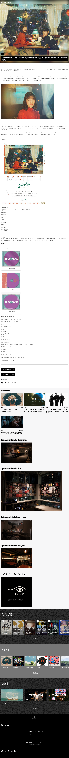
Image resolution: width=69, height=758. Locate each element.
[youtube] (12, 383)
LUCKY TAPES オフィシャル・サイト (10, 360)
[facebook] (8, 383)
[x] (5, 383)
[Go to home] (6, 2)
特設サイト (4, 243)
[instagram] (15, 383)
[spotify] (2, 383)
